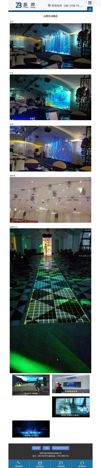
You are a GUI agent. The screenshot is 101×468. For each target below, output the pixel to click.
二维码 (46, 448)
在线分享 (36, 448)
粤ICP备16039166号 (60, 448)
